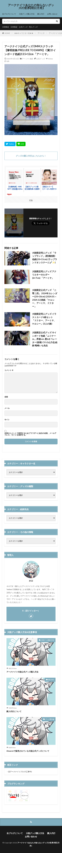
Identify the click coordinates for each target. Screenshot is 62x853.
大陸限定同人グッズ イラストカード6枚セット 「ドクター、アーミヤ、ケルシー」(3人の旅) (44, 318)
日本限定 (14, 27)
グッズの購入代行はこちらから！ (31, 156)
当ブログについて (9, 14)
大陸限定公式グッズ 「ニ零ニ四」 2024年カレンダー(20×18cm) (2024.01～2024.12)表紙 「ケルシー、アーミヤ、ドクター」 (44, 298)
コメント (8, 370)
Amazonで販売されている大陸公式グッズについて (27, 751)
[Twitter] (10, 144)
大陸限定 (5, 27)
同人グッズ (33, 27)
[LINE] (21, 144)
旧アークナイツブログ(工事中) (20, 772)
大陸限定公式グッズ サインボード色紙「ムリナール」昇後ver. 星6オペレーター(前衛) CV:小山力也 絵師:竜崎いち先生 (44, 339)
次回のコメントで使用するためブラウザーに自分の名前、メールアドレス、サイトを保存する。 (30, 434)
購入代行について (13, 711)
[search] (57, 21)
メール (7, 408)
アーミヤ (41, 33)
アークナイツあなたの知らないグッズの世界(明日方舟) (31, 6)
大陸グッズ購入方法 (26, 14)
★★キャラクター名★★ (23, 33)
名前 (6, 397)
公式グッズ (23, 27)
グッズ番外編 (49, 719)
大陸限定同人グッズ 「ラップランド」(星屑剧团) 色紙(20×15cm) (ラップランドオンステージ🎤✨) (44, 257)
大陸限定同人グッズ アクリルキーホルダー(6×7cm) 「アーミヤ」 (44, 274)
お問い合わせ (52, 14)
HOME (7, 33)
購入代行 (40, 14)
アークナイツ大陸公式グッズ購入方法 (22, 672)
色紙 (31, 59)
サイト (7, 420)
